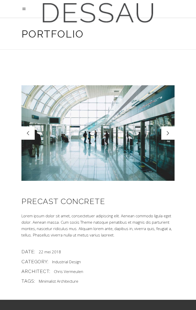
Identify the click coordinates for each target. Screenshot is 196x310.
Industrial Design (66, 261)
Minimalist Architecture (58, 281)
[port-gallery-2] (98, 133)
